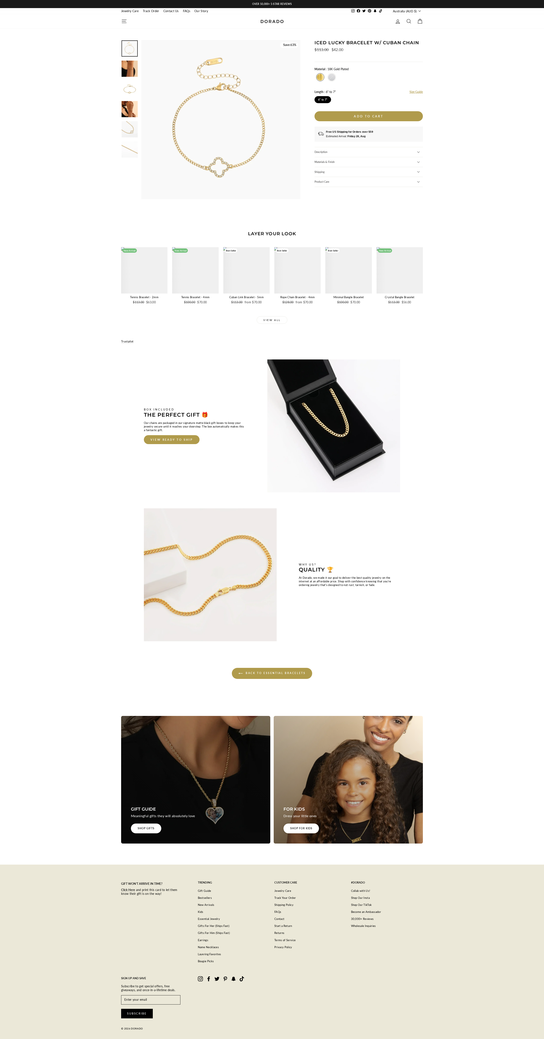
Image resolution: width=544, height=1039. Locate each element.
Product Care (321, 181)
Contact (279, 919)
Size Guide (416, 92)
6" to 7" (322, 99)
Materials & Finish (324, 162)
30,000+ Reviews (362, 919)
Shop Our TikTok (361, 904)
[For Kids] (348, 780)
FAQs (186, 11)
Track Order (151, 11)
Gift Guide (204, 890)
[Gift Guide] (195, 780)
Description (320, 152)
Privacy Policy (283, 947)
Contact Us (171, 11)
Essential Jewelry (209, 919)
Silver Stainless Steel (332, 77)
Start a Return (283, 926)
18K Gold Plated (320, 77)
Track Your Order (285, 897)
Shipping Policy (283, 904)
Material (331, 69)
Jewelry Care (130, 11)
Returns (279, 933)
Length (325, 92)
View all (272, 320)
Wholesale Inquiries (363, 926)
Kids (200, 912)
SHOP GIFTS (146, 828)
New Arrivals (206, 904)
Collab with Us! (360, 890)
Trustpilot (127, 341)
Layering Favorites (209, 954)
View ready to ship (171, 439)
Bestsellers (205, 897)
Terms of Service (285, 940)
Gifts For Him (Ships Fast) (214, 933)
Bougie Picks (206, 961)
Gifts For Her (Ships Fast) (214, 926)
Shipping (319, 172)
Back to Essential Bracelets (275, 673)
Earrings (203, 940)
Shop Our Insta (360, 897)
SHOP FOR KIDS (301, 828)
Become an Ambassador (366, 912)
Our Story (201, 11)
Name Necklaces (208, 947)
